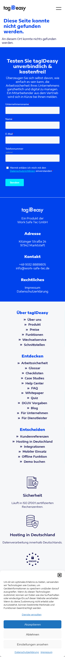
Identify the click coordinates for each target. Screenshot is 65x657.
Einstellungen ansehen (32, 644)
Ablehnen (32, 634)
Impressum (46, 652)
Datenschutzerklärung (27, 652)
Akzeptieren (32, 624)
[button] (59, 575)
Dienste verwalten (32, 614)
